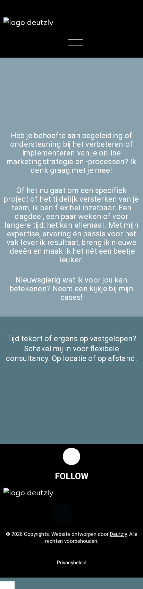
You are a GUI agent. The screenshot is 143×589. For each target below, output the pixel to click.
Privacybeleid (71, 562)
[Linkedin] (61, 513)
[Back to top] (71, 456)
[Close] (7, 585)
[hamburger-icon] (75, 42)
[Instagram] (82, 513)
